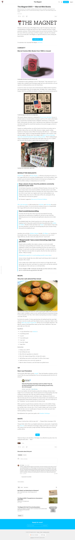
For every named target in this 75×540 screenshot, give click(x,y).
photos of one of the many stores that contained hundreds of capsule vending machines (36, 136)
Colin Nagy (48, 204)
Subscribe (66, 2)
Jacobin (54, 223)
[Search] (59, 2)
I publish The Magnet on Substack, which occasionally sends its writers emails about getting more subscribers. (32, 509)
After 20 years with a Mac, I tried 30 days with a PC (27, 492)
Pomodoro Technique (45, 413)
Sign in (71, 2)
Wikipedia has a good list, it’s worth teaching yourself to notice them (35, 255)
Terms (41, 532)
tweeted (36, 373)
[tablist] (22, 455)
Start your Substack (34, 534)
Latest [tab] (22, 487)
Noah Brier (41, 204)
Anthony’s (35, 331)
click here (40, 42)
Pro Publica (21, 225)
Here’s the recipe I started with (29, 322)
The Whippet (45, 233)
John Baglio (22, 465)
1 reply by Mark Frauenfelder (26, 476)
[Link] (16, 48)
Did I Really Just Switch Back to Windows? (28, 490)
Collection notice (46, 532)
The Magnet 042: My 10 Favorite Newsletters (29, 507)
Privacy (38, 532)
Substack (32, 537)
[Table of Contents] (1, 270)
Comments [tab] (20, 454)
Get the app (43, 534)
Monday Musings (33, 176)
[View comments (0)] (28, 504)
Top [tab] (18, 487)
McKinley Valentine (34, 233)
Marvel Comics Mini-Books (46, 117)
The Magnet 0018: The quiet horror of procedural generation (30, 499)
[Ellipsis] (57, 465)
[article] (37, 492)
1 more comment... (21, 481)
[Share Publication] (61, 2)
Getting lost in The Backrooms (23, 501)
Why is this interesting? (22, 204)
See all (19, 515)
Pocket (42, 225)
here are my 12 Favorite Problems (39, 199)
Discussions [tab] (26, 487)
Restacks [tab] (24, 454)
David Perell (20, 176)
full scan (22, 426)
